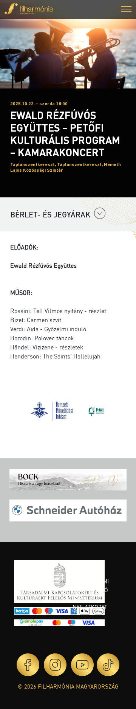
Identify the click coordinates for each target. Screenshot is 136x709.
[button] (126, 10)
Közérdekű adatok (89, 568)
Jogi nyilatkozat (90, 602)
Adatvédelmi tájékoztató (91, 585)
